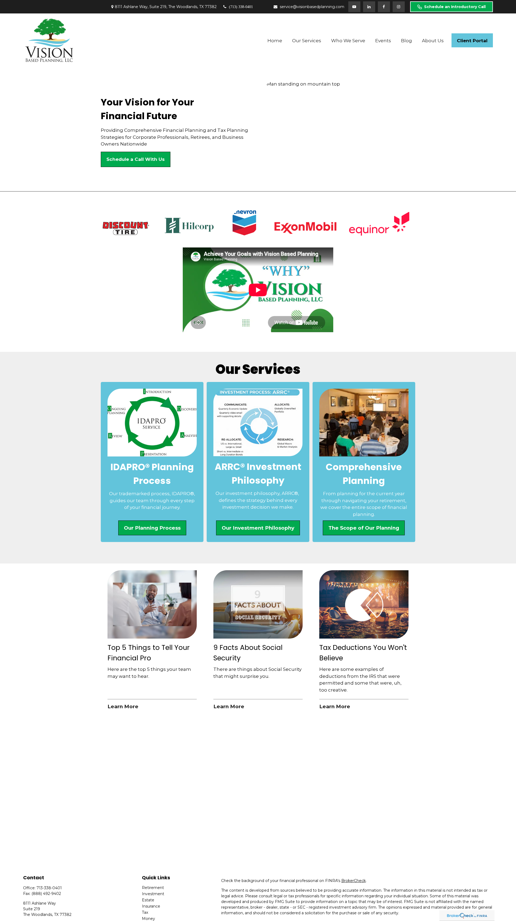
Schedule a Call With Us (135, 159)
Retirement (153, 887)
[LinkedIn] (369, 6)
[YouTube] (354, 6)
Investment (153, 893)
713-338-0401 (49, 887)
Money (148, 918)
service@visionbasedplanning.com (312, 6)
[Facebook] (384, 6)
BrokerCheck (353, 880)
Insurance (151, 906)
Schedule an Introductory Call (455, 6)
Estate (148, 900)
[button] (275, 40)
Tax (145, 912)
